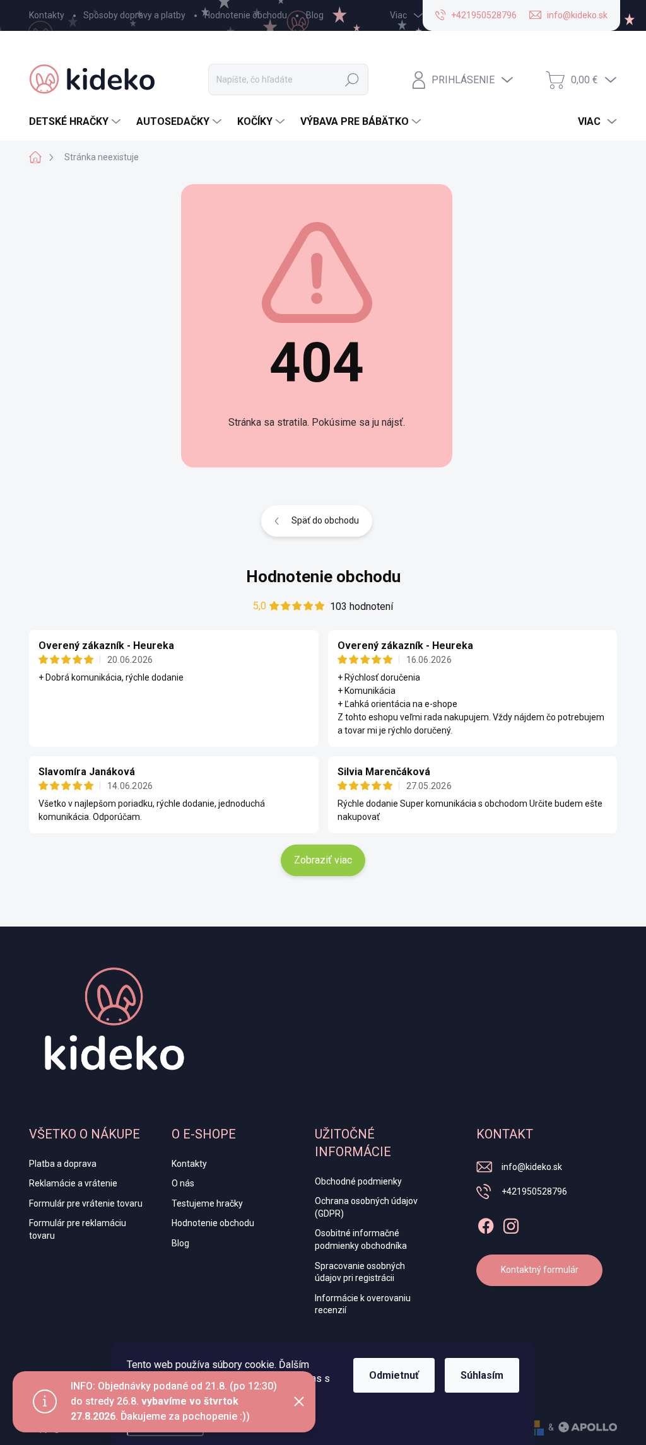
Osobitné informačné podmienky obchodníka (361, 1239)
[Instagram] (511, 1223)
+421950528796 (534, 1191)
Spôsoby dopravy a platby (134, 15)
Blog (315, 15)
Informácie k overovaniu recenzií (363, 1304)
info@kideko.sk (532, 1167)
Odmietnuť (394, 1375)
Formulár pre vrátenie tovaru (86, 1203)
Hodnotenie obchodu (245, 15)
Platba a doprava (63, 1164)
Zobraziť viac (323, 860)
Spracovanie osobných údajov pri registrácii (360, 1272)
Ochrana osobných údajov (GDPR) (366, 1207)
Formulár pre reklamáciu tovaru (77, 1229)
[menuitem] (76, 122)
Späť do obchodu (325, 520)
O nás (183, 1183)
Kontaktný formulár (539, 1270)
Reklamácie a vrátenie (73, 1183)
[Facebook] (485, 1223)
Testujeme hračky (207, 1203)
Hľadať (352, 79)
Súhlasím (482, 1375)
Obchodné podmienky (358, 1181)
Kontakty (46, 15)
